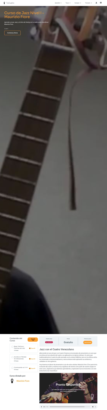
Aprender (57, 3)
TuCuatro (10, 3)
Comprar (77, 3)
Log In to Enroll (87, 342)
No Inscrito (49, 342)
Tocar (67, 3)
